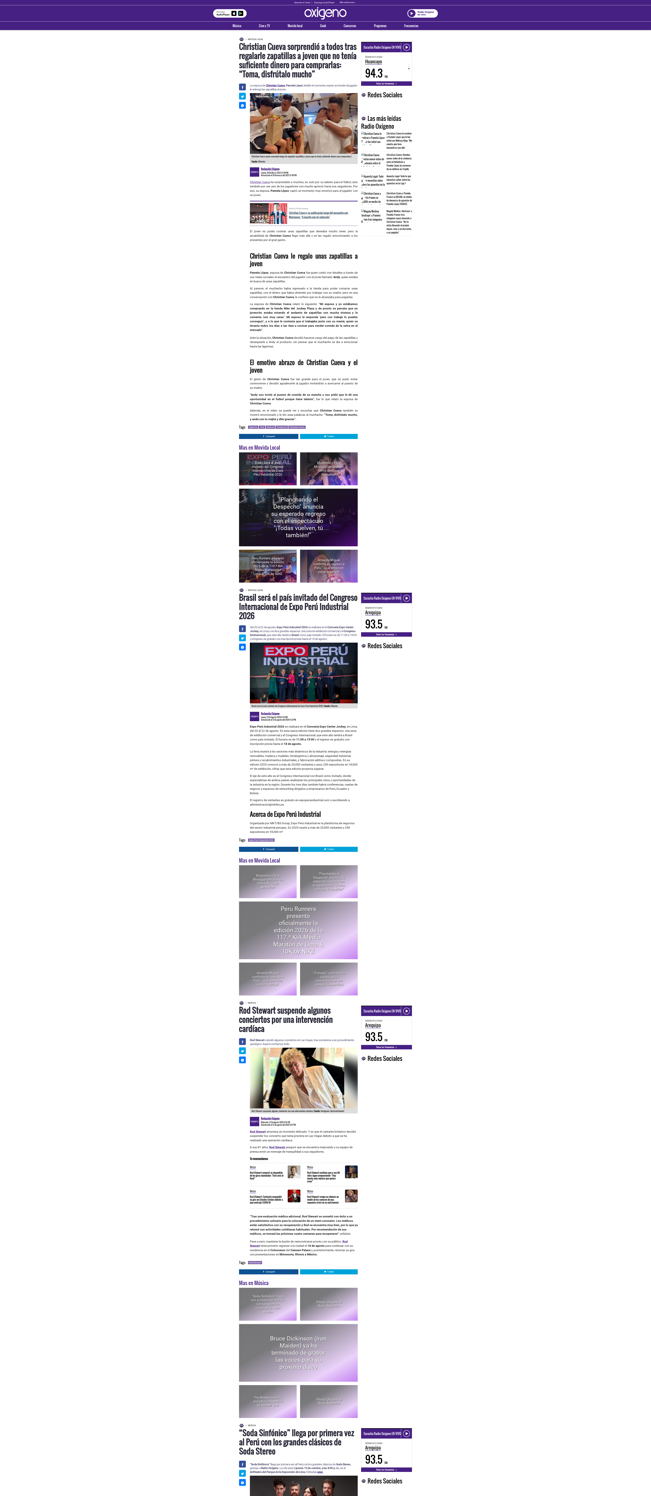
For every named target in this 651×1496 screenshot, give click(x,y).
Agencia (253, 427)
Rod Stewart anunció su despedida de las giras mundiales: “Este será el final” (266, 1175)
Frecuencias (411, 26)
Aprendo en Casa (302, 2)
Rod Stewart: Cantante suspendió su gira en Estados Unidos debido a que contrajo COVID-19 (266, 1199)
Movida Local (255, 39)
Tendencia (282, 427)
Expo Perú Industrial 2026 (261, 840)
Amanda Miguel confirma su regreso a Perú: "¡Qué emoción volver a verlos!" (328, 566)
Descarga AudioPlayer (324, 2)
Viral (262, 427)
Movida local (295, 26)
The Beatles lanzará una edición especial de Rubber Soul (268, 1401)
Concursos (350, 26)
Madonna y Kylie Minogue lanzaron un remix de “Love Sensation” (329, 468)
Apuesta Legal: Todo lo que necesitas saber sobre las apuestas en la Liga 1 (399, 179)
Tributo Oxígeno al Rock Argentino (329, 1304)
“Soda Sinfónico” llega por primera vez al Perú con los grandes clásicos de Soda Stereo (267, 1304)
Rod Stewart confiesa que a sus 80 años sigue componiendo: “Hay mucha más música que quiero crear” (323, 1177)
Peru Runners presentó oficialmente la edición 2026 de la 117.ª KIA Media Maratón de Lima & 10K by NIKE (268, 566)
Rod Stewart (255, 1262)
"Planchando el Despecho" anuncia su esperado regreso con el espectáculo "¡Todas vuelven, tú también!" (298, 517)
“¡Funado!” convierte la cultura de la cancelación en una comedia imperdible (329, 978)
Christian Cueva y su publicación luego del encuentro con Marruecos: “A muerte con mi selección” (318, 215)
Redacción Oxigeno (270, 169)
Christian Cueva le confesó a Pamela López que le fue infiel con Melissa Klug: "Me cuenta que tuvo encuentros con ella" (399, 140)
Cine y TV (264, 26)
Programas (380, 26)
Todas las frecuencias (385, 83)
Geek (323, 26)
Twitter (330, 436)
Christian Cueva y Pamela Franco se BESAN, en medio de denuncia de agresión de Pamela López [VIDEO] (399, 198)
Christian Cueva (275, 85)
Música (237, 26)
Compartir (270, 436)
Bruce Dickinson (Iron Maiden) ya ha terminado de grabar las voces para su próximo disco (298, 1353)
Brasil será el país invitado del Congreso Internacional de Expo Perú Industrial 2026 (267, 468)
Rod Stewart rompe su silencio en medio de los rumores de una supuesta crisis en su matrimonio (323, 1199)
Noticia (270, 427)
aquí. (320, 1472)
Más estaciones (347, 2)
